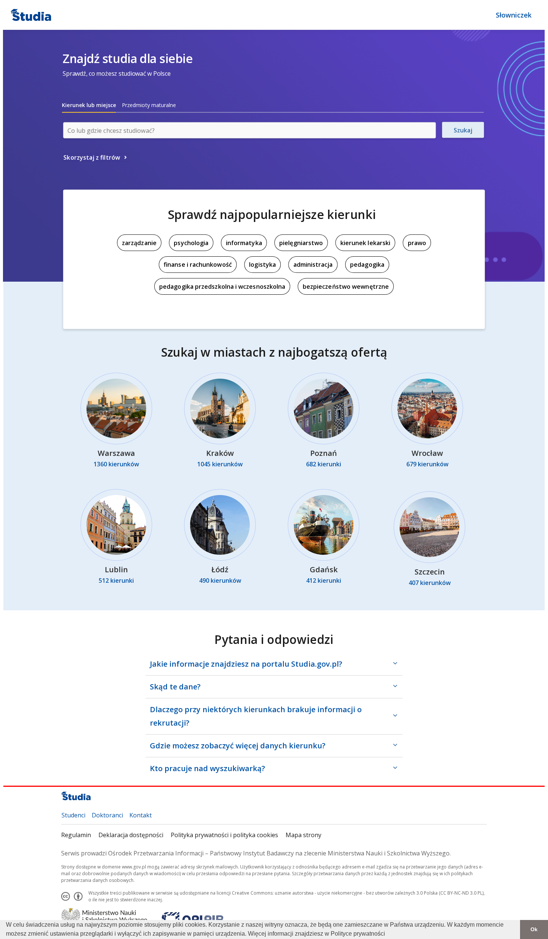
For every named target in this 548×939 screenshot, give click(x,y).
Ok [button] (534, 929)
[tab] (89, 105)
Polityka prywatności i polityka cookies (224, 835)
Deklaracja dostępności (130, 835)
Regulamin (76, 835)
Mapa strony (303, 835)
